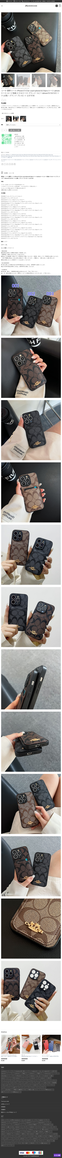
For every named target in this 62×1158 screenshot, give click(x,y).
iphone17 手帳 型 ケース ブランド (36, 1124)
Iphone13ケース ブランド (7, 1122)
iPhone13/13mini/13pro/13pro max (45, 154)
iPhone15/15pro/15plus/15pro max (23, 156)
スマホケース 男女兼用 (51, 1082)
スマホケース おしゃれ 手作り (36, 1136)
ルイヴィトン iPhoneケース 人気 (47, 1140)
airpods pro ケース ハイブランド (8, 1071)
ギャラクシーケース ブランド (50, 1080)
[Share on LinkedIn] (15, 164)
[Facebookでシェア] (5, 164)
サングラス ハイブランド (17, 1082)
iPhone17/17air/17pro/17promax (52, 156)
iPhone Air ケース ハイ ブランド (23, 1075)
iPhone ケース (8, 88)
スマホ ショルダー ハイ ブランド (8, 1138)
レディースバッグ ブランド (7, 1143)
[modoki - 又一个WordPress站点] (31, 5)
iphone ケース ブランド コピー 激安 (37, 1129)
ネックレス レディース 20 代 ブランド (32, 1085)
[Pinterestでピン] (12, 164)
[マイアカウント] (57, 6)
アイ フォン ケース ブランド (7, 1080)
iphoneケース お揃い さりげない (8, 1126)
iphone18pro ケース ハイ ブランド (9, 1075)
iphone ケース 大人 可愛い (33, 1131)
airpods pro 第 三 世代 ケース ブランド (23, 1071)
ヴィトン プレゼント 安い (19, 1143)
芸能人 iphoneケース (45, 1143)
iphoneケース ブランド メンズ (51, 1129)
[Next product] (2, 100)
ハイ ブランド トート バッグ (7, 1140)
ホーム (2, 88)
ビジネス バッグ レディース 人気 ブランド (10, 1087)
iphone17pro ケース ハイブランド (52, 1073)
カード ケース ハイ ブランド (37, 1080)
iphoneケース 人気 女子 (46, 1078)
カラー (2, 118)
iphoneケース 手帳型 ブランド (46, 1131)
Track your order (5, 1101)
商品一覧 (10, 157)
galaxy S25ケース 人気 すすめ (51, 1071)
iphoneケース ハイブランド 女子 (8, 1129)
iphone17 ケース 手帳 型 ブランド (37, 1073)
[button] (2, 6)
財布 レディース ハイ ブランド (8, 1145)
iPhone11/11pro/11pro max (17, 154)
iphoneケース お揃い (49, 1075)
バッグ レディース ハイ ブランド (47, 1085)
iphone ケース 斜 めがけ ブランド (8, 1133)
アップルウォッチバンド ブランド (8, 1136)
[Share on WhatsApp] (2, 164)
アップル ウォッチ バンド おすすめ (50, 1133)
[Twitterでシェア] (7, 164)
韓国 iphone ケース (17, 1091)
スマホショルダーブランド (7, 1085)
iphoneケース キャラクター (36, 1126)
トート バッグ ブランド (18, 1085)
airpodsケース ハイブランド (33, 1119)
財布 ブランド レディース (7, 1091)
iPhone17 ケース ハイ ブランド (21, 1124)
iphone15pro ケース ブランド (45, 1122)
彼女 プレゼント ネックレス (38, 1089)
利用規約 (3, 1106)
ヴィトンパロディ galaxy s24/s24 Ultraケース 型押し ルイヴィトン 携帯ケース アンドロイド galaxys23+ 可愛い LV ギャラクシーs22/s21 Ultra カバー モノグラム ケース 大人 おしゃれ (50, 1056)
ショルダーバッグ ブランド (29, 1082)
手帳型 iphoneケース (49, 1089)
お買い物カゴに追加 (15, 130)
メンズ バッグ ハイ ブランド (25, 1087)
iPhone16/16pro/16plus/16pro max (21, 88)
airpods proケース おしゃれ (20, 1119)
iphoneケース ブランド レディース (37, 159)
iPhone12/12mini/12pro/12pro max (31, 154)
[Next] (57, 42)
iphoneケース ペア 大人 (21, 1131)
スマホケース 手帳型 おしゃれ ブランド (52, 1136)
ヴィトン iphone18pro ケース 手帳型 (9, 1089)
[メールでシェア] (10, 164)
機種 (2, 124)
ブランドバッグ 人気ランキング (33, 1140)
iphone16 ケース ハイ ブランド (23, 159)
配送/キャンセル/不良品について (9, 1112)
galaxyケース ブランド (44, 1119)
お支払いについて (5, 1104)
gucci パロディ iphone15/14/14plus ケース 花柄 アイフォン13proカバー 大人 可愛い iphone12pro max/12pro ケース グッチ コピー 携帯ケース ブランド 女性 (9, 1056)
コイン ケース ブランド (6, 1082)
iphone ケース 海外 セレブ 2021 (22, 1133)
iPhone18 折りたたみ (48, 1124)
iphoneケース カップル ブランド (22, 1126)
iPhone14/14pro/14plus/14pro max (8, 156)
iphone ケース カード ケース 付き (10, 159)
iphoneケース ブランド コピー (22, 1129)
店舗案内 (3, 1109)
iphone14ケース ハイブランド (19, 1122)
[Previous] (4, 42)
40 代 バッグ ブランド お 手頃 (7, 1119)
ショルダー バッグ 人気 (41, 1082)
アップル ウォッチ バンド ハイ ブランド (22, 1080)
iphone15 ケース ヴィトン (32, 1122)
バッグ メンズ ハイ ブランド (20, 1140)
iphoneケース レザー (48, 159)
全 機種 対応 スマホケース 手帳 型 (24, 1089)
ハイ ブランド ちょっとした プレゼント (49, 1138)
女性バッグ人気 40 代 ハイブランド (33, 1143)
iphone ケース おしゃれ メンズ (37, 1075)
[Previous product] (5, 100)
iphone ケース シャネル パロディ (49, 1126)
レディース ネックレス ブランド (39, 1087)
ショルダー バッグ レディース (23, 1136)
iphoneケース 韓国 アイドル (36, 1133)
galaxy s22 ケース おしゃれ (38, 1071)
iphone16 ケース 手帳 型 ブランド (22, 1073)
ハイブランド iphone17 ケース (34, 1138)
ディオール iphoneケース (21, 1138)
